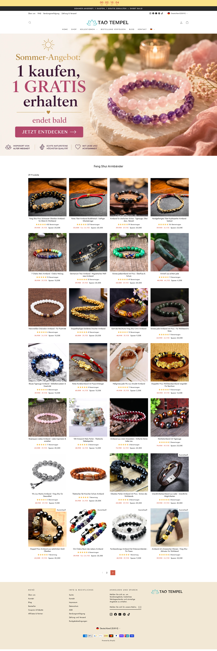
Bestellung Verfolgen (113, 29)
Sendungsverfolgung (51, 13)
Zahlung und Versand (77, 617)
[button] (41, 224)
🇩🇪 (151, 29)
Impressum (73, 602)
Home (65, 29)
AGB (71, 610)
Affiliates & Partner (35, 613)
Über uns (31, 13)
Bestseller (32, 606)
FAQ (39, 13)
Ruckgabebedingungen (78, 621)
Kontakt (142, 29)
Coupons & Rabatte (35, 610)
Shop (74, 29)
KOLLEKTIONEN (88, 29)
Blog (131, 29)
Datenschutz (73, 606)
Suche (71, 595)
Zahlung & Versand (69, 13)
